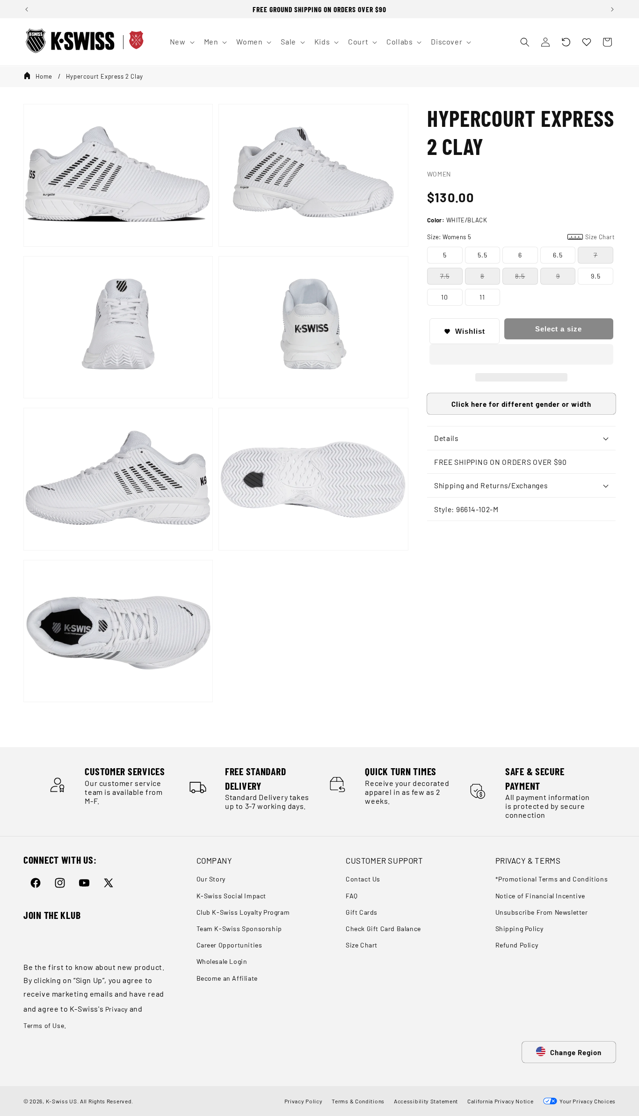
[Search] (525, 42)
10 (444, 297)
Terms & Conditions (358, 1101)
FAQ (352, 896)
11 (482, 297)
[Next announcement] (612, 9)
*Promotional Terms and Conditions (551, 879)
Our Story (210, 879)
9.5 (596, 276)
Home (44, 76)
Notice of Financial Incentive (540, 896)
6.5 (558, 255)
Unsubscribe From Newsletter (541, 912)
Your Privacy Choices (586, 1101)
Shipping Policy (519, 928)
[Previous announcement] (26, 9)
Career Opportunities (229, 945)
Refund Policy (516, 945)
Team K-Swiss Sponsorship (239, 928)
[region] (319, 9)
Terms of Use (43, 1025)
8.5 (520, 276)
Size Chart (362, 945)
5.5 (482, 255)
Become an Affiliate (227, 978)
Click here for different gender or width (521, 404)
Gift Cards (362, 912)
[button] (566, 42)
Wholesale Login (221, 962)
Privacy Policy (303, 1101)
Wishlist (470, 331)
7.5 (445, 276)
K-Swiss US (61, 1101)
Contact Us (363, 879)
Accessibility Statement (426, 1101)
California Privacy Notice (500, 1101)
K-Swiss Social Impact (231, 896)
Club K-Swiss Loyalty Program (243, 912)
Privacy (116, 1009)
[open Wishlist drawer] (586, 42)
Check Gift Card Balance (383, 928)
